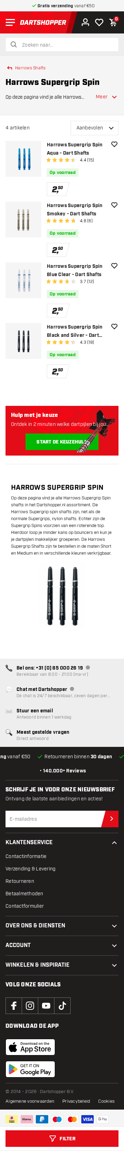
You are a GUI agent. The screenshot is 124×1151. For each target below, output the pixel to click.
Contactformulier (25, 906)
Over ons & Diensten (35, 925)
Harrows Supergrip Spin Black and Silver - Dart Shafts (75, 332)
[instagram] (30, 1005)
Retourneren (20, 881)
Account (18, 945)
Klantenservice (29, 842)
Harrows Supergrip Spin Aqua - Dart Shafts (75, 149)
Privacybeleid (76, 1101)
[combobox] (66, 45)
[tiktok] (62, 1005)
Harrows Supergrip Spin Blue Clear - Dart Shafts (75, 270)
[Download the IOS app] (30, 1047)
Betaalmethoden (24, 894)
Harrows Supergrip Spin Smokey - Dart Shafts (75, 210)
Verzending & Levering (30, 869)
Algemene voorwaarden (30, 1101)
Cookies (106, 1101)
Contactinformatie (26, 856)
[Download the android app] (30, 1069)
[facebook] (14, 1005)
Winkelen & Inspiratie (38, 965)
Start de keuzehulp (62, 442)
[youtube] (46, 1005)
